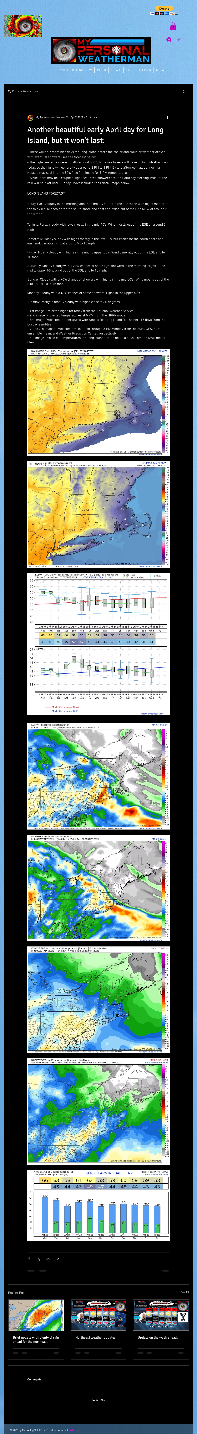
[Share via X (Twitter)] (38, 1259)
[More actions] (167, 117)
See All (185, 1292)
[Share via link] (57, 1259)
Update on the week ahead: (158, 1337)
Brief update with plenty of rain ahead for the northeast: (36, 1339)
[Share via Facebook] (29, 1259)
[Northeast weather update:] (98, 1315)
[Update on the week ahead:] (161, 1315)
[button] (164, 10)
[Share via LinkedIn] (48, 1259)
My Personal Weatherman (23, 91)
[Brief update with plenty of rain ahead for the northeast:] (36, 1315)
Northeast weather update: (95, 1337)
